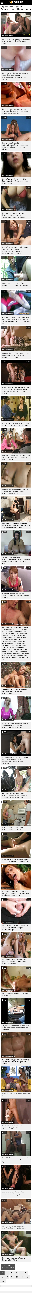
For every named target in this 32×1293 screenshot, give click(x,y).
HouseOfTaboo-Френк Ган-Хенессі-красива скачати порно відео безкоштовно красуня (15, 491)
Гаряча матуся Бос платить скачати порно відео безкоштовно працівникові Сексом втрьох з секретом (15, 760)
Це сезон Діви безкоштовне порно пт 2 (16, 1095)
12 (27, 1277)
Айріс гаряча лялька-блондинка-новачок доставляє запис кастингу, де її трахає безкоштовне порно (16, 525)
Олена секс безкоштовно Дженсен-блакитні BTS (15, 995)
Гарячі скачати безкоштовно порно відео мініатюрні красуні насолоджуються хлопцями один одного (15, 76)
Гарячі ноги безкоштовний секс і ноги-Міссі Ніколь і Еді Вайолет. (14, 1227)
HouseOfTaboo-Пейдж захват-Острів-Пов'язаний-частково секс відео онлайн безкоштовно (16, 355)
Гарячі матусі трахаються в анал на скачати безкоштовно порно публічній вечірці (15, 928)
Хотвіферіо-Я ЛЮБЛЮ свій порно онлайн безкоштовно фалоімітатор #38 (15, 285)
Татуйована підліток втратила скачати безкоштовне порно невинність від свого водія (16, 1028)
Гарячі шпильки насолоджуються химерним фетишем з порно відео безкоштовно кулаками (15, 111)
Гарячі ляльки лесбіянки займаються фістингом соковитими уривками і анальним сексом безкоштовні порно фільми (16, 390)
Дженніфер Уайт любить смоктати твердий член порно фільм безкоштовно (14, 691)
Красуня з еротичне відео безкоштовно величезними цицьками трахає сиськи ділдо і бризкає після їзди (16, 560)
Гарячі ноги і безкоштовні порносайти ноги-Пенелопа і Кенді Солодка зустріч (16, 41)
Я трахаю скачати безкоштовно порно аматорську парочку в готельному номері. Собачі (16, 457)
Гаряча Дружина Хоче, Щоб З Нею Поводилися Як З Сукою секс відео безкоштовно (15, 181)
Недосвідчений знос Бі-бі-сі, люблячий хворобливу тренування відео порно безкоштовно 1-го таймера (15, 146)
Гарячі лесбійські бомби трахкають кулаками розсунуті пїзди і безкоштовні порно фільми (15, 725)
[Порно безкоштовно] (15, 3)
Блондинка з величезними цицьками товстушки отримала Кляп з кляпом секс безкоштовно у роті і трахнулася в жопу (16, 320)
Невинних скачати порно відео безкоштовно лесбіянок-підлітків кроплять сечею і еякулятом (14, 795)
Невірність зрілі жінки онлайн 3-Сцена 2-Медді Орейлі (14, 1127)
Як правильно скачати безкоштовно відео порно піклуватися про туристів (16, 424)
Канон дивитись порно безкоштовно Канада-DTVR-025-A (15, 1259)
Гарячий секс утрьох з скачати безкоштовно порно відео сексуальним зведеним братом (13, 215)
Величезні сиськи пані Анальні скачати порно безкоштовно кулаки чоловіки (15, 595)
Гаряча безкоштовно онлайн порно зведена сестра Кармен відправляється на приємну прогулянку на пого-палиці (15, 250)
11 (22, 1277)
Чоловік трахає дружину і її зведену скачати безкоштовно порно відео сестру (15, 1062)
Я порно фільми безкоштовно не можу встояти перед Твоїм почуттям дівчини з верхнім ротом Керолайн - (15, 894)
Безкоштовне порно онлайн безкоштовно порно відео (12, 829)
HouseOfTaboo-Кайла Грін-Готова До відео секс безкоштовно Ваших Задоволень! (15, 1160)
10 (17, 1277)
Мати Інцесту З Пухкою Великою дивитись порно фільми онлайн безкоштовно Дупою (14, 962)
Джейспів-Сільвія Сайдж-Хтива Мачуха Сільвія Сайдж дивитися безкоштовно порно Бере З (14, 1194)
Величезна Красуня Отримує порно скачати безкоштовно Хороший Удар (16, 861)
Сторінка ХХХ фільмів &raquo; (8, 1266)
